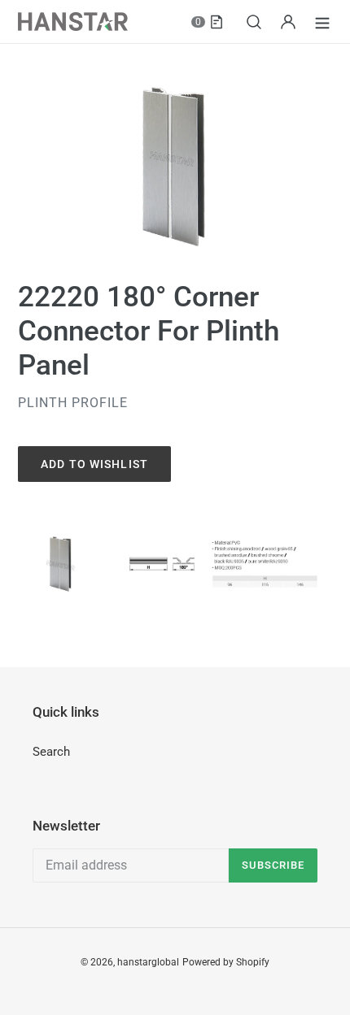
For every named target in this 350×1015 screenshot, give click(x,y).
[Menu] (322, 21)
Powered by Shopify (225, 962)
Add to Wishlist (94, 464)
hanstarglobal (148, 962)
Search (51, 751)
